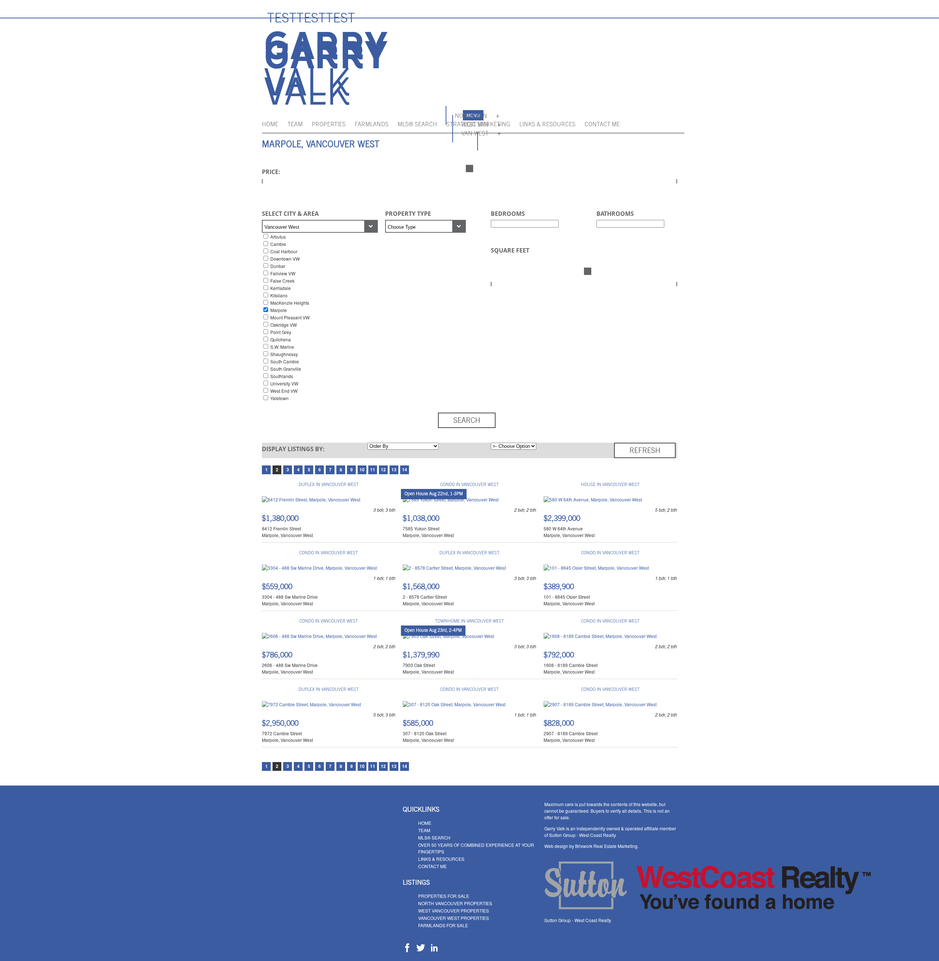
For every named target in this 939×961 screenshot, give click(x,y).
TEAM (295, 125)
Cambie (278, 244)
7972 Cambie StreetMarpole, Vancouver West (287, 736)
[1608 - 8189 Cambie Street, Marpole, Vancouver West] (600, 636)
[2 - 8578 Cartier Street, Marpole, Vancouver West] (454, 568)
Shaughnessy (284, 354)
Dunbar (277, 266)
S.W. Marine (282, 347)
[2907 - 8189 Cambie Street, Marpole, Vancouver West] (600, 704)
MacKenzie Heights (289, 303)
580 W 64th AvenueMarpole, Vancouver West (569, 531)
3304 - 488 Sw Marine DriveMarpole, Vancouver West (290, 600)
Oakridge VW (283, 325)
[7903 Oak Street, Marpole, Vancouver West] (448, 636)
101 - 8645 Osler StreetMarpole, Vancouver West (569, 600)
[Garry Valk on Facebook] (407, 950)
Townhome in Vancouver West (469, 621)
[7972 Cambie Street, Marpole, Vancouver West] (311, 704)
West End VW (283, 391)
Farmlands (371, 125)
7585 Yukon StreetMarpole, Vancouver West (428, 531)
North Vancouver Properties (455, 903)
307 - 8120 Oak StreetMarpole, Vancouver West (428, 736)
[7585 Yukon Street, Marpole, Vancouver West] (450, 499)
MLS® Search (417, 125)
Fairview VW (282, 273)
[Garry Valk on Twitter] (420, 950)
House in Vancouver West (610, 485)
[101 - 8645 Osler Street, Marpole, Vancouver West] (596, 568)
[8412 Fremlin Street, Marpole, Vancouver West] (311, 499)
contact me (602, 125)
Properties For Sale (443, 896)
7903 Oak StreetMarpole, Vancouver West (428, 668)
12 (383, 469)
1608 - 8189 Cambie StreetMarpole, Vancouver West (571, 668)
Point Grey (280, 332)
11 (372, 469)
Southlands (281, 376)
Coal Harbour (283, 251)
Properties (329, 125)
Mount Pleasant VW (290, 317)
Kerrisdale (280, 288)
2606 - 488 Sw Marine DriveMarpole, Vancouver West (290, 668)
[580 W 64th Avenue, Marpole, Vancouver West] (593, 499)
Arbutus (278, 236)
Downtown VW (285, 258)
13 (394, 469)
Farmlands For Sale (443, 925)
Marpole (278, 310)
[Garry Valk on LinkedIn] (434, 950)
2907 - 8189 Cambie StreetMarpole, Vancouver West (571, 736)
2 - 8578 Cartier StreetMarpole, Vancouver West (428, 600)
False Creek (282, 281)
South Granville (285, 369)
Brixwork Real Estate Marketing (606, 846)
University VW (284, 383)
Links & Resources (547, 125)
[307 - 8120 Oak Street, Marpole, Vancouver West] (454, 704)
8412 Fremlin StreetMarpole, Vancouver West (287, 531)
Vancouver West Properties (453, 918)
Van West (475, 134)
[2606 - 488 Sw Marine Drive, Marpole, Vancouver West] (319, 636)
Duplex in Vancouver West (329, 485)
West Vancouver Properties (453, 910)
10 (362, 469)
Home (270, 125)
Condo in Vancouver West (469, 485)
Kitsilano (279, 295)
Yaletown (279, 398)
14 (404, 469)
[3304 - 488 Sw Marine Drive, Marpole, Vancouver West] (319, 568)
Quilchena (280, 339)
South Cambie (284, 361)
